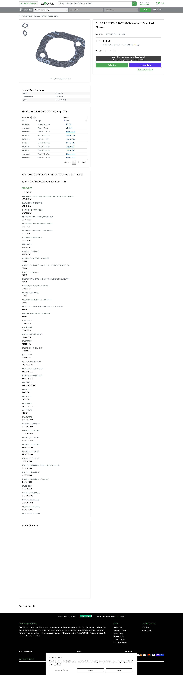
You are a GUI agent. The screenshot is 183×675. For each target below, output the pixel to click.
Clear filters (157, 9)
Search (145, 10)
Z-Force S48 (70, 143)
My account (144, 4)
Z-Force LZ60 (70, 139)
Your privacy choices (120, 643)
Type (39, 121)
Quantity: (99, 51)
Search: (65, 117)
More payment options (145, 69)
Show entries (29, 117)
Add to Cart (112, 65)
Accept (90, 670)
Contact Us (145, 627)
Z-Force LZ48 (70, 132)
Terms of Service (119, 639)
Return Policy (117, 627)
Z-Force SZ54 (70, 158)
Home (21, 16)
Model (68, 121)
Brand (24, 121)
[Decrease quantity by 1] (105, 51)
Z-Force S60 (70, 150)
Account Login (146, 630)
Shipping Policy (118, 636)
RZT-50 (68, 124)
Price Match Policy (119, 630)
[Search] (134, 3)
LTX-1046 (69, 128)
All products (28, 16)
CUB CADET (99, 34)
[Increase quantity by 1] (115, 51)
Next (83, 162)
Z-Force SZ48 (70, 154)
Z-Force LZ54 (70, 135)
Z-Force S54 (70, 147)
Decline (119, 670)
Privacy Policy (56, 665)
